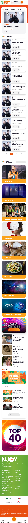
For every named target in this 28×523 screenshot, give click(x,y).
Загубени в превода (17, 43)
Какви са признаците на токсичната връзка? (19, 41)
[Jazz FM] (19, 498)
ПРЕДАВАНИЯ (6, 470)
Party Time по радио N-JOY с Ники (7, 476)
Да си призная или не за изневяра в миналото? (19, 98)
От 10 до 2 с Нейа (6, 483)
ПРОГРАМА (18, 480)
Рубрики (7, 9)
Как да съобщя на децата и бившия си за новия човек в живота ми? (18, 76)
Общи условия (4, 511)
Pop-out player (7, 466)
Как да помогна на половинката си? (17, 121)
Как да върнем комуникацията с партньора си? (17, 64)
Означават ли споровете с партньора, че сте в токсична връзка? (17, 53)
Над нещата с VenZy (7, 481)
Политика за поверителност (7, 506)
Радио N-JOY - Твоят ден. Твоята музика (7, 487)
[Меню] (25, 2)
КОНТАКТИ (18, 488)
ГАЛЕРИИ (17, 478)
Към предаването (14, 329)
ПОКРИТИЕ (18, 484)
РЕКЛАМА (17, 486)
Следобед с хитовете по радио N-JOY (7, 492)
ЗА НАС (17, 482)
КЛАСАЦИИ (18, 474)
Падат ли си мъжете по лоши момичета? (18, 87)
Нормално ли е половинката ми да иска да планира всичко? (17, 110)
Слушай (15, 47)
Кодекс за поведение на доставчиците (10, 509)
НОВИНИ (17, 470)
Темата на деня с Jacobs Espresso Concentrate (17, 399)
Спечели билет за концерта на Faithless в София (17, 406)
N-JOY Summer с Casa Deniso (12, 387)
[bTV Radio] (9, 498)
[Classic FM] (9, 502)
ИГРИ (16, 472)
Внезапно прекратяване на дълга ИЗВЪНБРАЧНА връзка (19, 144)
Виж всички (20, 162)
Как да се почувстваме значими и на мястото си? (18, 132)
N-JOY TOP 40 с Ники (6, 473)
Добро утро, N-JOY (7, 479)
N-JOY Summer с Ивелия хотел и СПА (18, 391)
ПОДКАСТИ (18, 476)
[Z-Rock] (19, 502)
